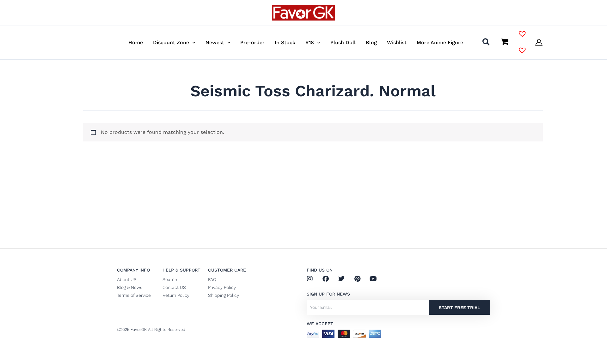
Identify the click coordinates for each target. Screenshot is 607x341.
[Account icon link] (539, 42)
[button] (192, 42)
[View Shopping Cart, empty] (504, 42)
